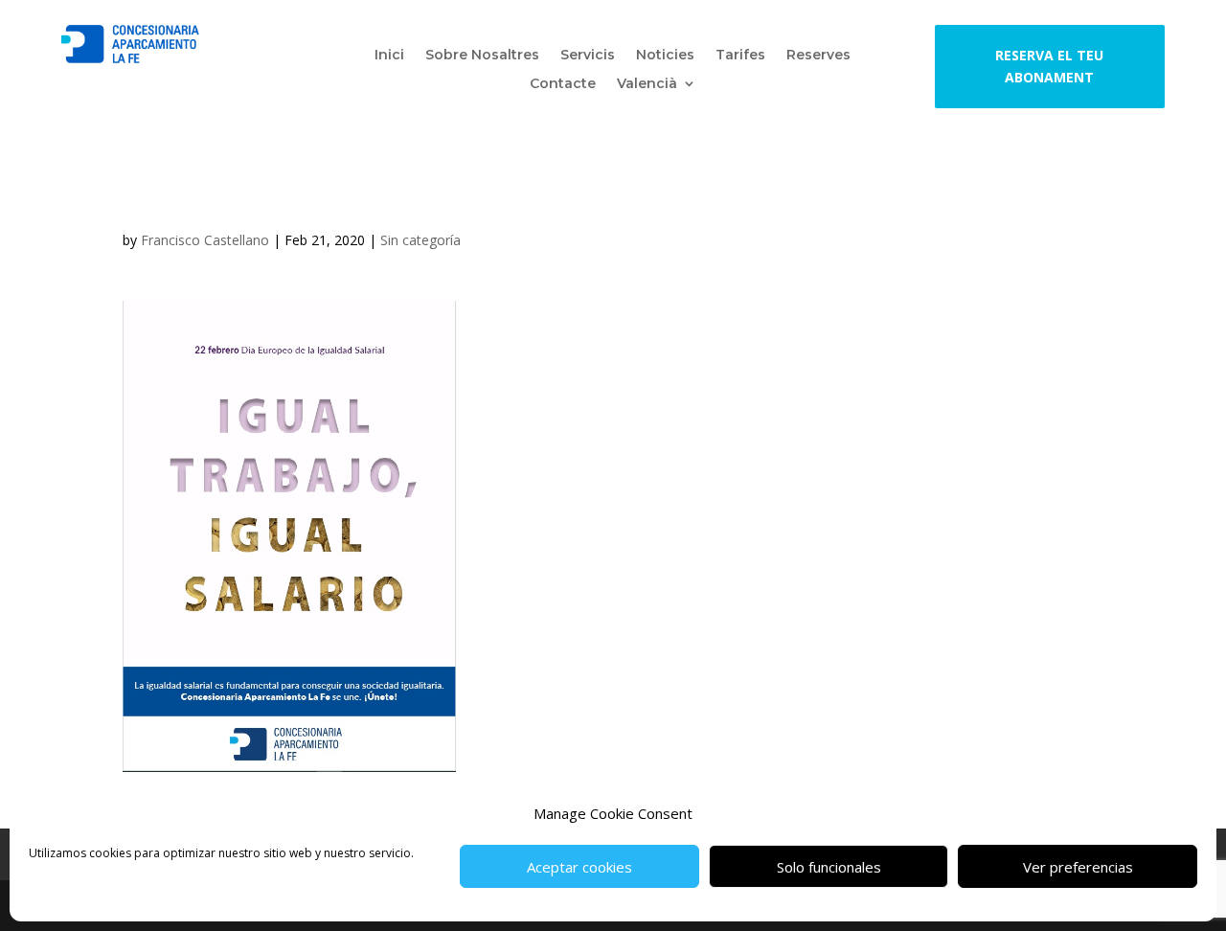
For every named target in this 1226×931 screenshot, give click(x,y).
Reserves (818, 55)
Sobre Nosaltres (482, 55)
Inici (389, 55)
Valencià (647, 84)
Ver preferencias (1078, 866)
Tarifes (740, 55)
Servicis (587, 55)
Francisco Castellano (205, 240)
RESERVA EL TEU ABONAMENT (1049, 66)
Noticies (665, 55)
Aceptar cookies (579, 866)
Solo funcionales (829, 866)
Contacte (563, 84)
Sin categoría (420, 240)
